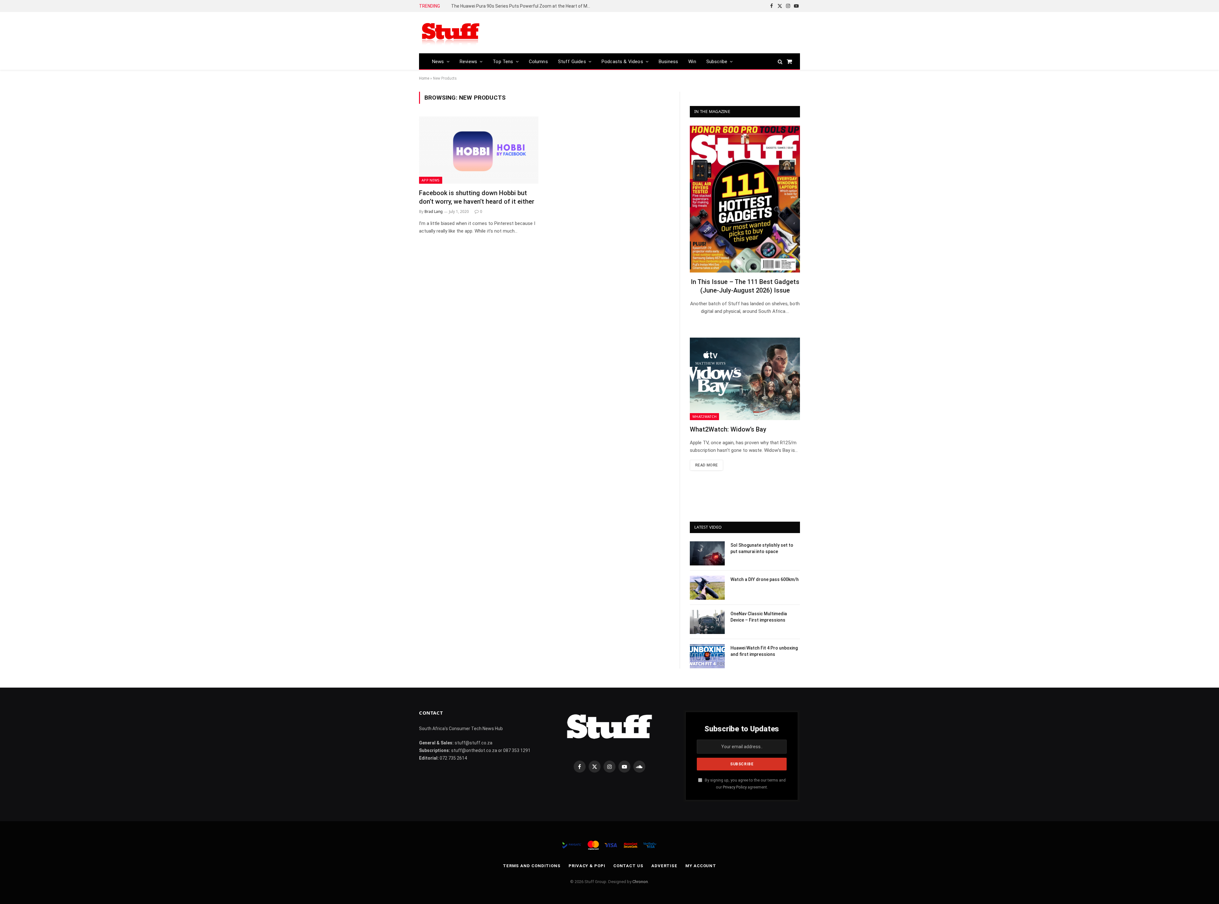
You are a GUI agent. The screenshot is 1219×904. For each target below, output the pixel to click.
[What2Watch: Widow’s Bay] (745, 379)
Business (668, 61)
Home (424, 78)
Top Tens (503, 61)
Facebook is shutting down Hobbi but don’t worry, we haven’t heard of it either (476, 197)
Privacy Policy (735, 787)
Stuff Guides (572, 61)
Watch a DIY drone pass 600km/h (764, 579)
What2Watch (704, 416)
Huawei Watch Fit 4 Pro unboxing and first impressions (764, 651)
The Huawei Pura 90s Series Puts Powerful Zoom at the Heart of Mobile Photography (522, 6)
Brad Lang (433, 211)
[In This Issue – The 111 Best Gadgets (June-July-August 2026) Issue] (745, 199)
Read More (706, 465)
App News (431, 180)
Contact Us (628, 865)
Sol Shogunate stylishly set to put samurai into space (761, 548)
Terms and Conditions (532, 865)
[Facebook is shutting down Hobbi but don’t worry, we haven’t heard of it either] (478, 150)
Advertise (664, 865)
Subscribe (717, 61)
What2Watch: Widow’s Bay (728, 429)
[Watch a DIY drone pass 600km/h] (707, 588)
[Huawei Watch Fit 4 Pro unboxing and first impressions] (707, 656)
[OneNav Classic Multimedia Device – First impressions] (707, 622)
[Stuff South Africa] (451, 32)
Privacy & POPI (587, 865)
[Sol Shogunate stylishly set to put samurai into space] (707, 553)
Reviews (468, 61)
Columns (538, 61)
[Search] (780, 61)
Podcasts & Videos (622, 61)
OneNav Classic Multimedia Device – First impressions (758, 617)
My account (700, 865)
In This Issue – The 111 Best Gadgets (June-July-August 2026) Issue (745, 286)
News (438, 61)
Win (692, 61)
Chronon (640, 881)
